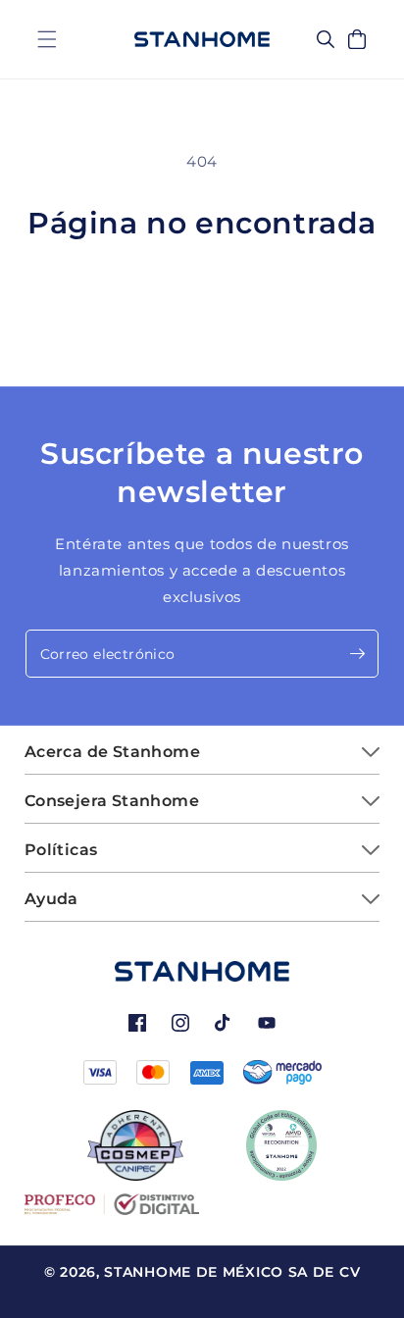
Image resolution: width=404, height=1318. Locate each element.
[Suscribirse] (357, 654)
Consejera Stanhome (112, 800)
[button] (47, 39)
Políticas (61, 849)
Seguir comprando (202, 294)
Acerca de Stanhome (112, 751)
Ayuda (51, 898)
